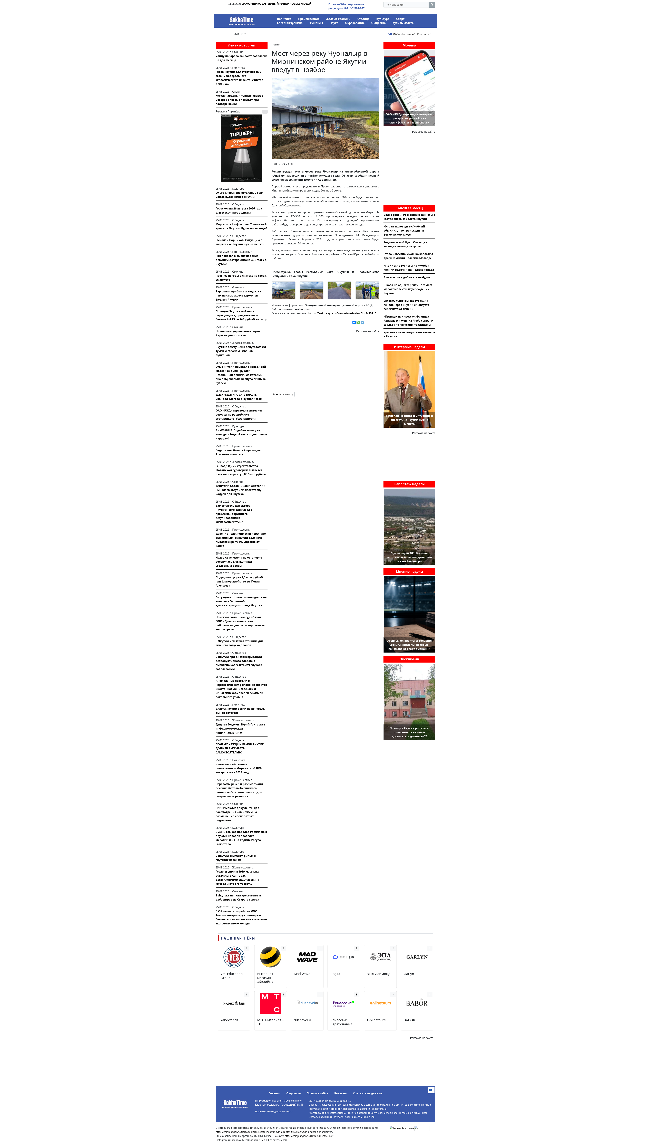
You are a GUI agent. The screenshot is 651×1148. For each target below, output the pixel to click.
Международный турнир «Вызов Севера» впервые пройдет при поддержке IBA (239, 100)
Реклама (340, 1093)
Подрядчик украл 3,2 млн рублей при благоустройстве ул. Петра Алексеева (239, 581)
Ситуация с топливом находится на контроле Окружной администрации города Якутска (241, 601)
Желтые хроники (338, 19)
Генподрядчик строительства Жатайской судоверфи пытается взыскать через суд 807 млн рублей (241, 470)
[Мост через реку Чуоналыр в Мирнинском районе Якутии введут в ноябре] (325, 118)
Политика (284, 19)
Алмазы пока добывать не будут (406, 277)
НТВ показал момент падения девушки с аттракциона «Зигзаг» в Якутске (241, 260)
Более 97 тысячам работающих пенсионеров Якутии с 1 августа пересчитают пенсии (406, 305)
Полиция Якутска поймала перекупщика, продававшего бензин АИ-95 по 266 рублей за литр (241, 315)
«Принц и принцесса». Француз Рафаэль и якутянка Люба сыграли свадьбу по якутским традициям (408, 321)
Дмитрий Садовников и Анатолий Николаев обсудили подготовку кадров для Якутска (240, 490)
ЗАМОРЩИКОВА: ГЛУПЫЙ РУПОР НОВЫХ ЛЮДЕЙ (276, 4)
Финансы (316, 23)
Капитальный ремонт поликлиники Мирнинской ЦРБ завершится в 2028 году (239, 768)
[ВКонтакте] (354, 322)
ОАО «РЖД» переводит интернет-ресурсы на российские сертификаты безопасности (239, 414)
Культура (382, 19)
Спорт (400, 19)
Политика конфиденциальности (273, 1111)
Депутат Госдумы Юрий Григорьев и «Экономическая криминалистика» (240, 728)
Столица (363, 19)
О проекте (293, 1093)
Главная (274, 1093)
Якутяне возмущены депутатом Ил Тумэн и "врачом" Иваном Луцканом (241, 351)
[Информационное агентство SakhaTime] (241, 20)
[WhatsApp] (358, 322)
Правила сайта (317, 1093)
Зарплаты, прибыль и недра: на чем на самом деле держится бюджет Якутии (238, 295)
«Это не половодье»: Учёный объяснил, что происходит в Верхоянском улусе (404, 230)
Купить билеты (403, 23)
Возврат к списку (283, 394)
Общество (378, 23)
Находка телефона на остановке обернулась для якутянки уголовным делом (239, 562)
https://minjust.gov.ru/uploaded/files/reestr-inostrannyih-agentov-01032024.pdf (261, 1131)
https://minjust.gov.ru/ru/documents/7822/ (309, 1135)
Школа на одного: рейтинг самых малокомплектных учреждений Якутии (407, 289)
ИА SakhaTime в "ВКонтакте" (411, 34)
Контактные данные (367, 1093)
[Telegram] (362, 322)
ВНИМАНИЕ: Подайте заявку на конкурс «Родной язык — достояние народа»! (241, 434)
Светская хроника (290, 23)
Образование (354, 23)
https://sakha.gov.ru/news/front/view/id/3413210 (342, 313)
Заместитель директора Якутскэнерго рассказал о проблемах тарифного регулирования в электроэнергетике (234, 514)
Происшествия (308, 19)
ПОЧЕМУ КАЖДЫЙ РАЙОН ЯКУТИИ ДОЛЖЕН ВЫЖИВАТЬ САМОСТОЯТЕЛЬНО (240, 748)
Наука (334, 23)
